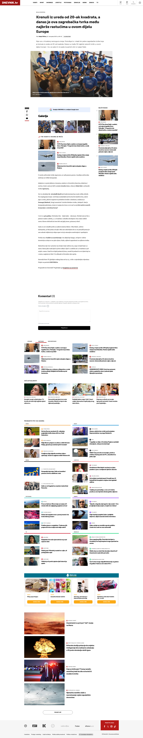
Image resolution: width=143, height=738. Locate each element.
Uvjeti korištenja (47, 734)
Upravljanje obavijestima (87, 734)
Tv (97, 2)
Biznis (85, 2)
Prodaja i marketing (36, 734)
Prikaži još (57, 712)
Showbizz (49, 2)
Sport (42, 2)
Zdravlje (77, 2)
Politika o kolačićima (72, 734)
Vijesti (35, 2)
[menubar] (140, 2)
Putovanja (67, 2)
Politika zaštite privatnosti (58, 734)
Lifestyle (58, 2)
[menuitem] (140, 3)
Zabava (91, 2)
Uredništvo (27, 734)
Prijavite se (64, 328)
